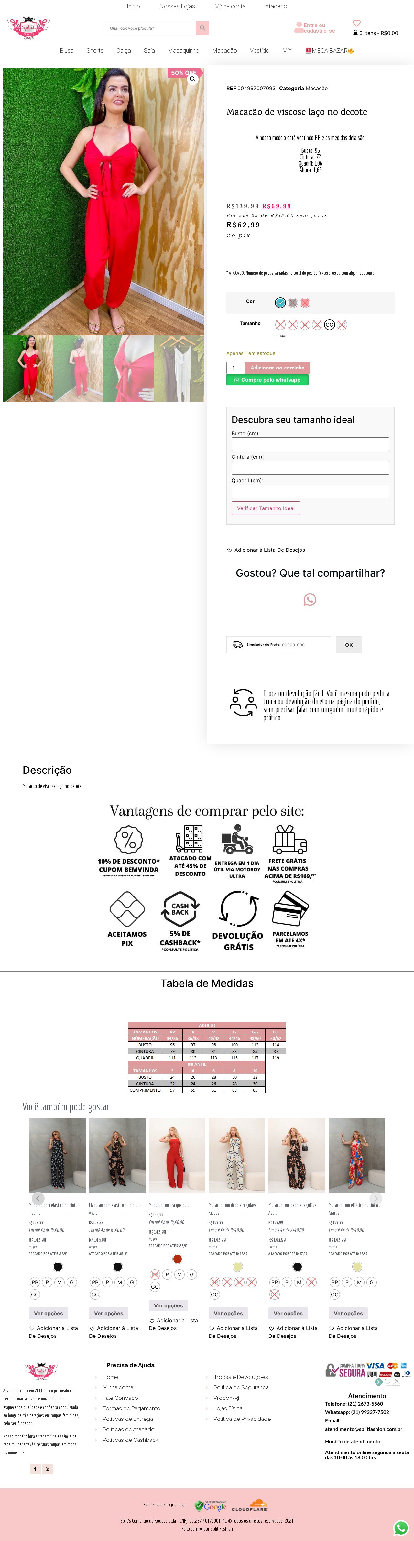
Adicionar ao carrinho (278, 368)
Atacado (276, 6)
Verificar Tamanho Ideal (266, 508)
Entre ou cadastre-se (319, 28)
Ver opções (48, 1313)
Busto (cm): (246, 433)
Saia (149, 50)
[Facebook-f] (35, 1469)
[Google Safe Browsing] (210, 1510)
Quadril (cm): (247, 481)
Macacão (224, 50)
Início (133, 6)
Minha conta (230, 6)
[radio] (280, 303)
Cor (250, 301)
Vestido (259, 50)
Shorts (95, 50)
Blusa (67, 50)
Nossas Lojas (177, 6)
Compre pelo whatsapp (270, 379)
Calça (123, 50)
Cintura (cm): (248, 457)
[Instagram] (47, 1469)
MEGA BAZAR (330, 50)
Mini (287, 50)
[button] (193, 79)
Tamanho (250, 323)
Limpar (280, 335)
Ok (349, 645)
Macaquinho (183, 50)
